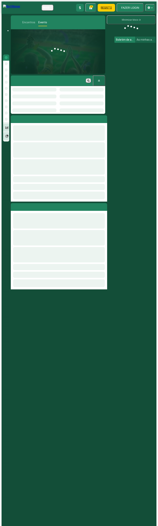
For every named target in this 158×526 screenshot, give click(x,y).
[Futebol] (20, 22)
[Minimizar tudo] (99, 80)
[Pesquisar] (102, 22)
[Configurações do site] (150, 7)
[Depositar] (80, 8)
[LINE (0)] (14, 22)
